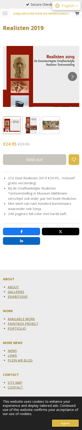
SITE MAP (15, 382)
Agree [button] (65, 423)
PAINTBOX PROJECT (23, 323)
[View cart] (77, 13)
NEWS (12, 351)
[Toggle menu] (5, 13)
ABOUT (13, 287)
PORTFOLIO (17, 328)
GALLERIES (16, 292)
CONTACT (15, 387)
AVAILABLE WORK (21, 319)
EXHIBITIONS (18, 296)
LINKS (12, 355)
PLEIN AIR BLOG (20, 360)
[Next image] (72, 76)
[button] (12, 125)
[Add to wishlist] (74, 159)
